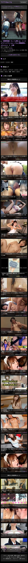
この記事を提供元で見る (14, 54)
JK (1, 69)
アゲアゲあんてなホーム (7, 6)
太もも (6, 71)
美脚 (12, 62)
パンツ (21, 69)
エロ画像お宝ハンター (18, 6)
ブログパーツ (15, 558)
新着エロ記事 (17, 555)
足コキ (18, 71)
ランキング (13, 557)
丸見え (2, 71)
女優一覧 (22, 555)
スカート (5, 69)
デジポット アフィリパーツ (22, 552)
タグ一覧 (8, 557)
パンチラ (2, 62)
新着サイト (19, 557)
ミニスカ (7, 62)
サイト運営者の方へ (7, 558)
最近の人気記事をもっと (14, 79)
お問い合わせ (22, 558)
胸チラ (13, 71)
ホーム (5, 555)
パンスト (16, 69)
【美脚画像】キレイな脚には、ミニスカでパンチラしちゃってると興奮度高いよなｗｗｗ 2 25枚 (13, 43)
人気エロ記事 (10, 555)
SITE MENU (23, 2)
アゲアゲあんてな (6, 2)
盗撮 (10, 71)
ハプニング (10, 69)
